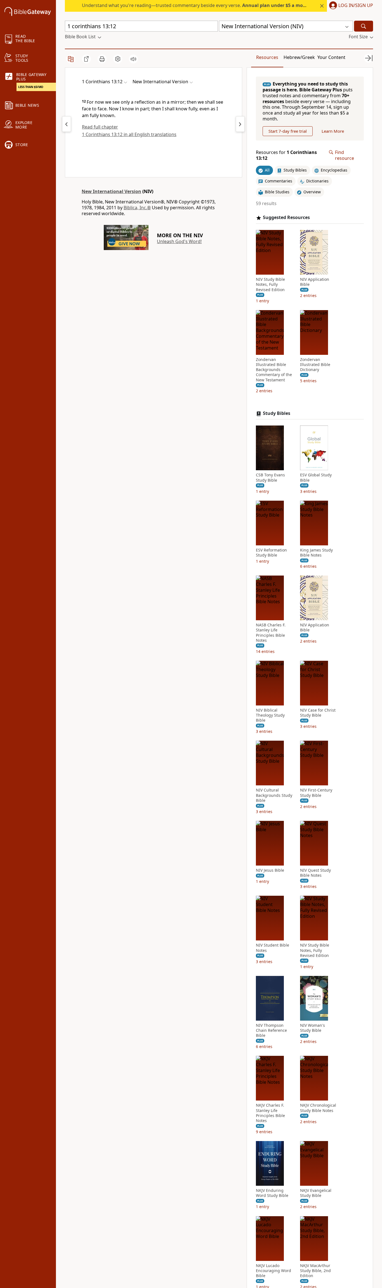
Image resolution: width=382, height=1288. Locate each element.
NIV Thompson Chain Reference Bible (271, 1030)
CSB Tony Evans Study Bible (270, 477)
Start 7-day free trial (287, 131)
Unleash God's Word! (179, 241)
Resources (267, 57)
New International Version (111, 191)
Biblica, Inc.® (137, 208)
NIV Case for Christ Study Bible (318, 713)
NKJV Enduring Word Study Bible (272, 1193)
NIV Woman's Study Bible (312, 1028)
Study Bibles (276, 413)
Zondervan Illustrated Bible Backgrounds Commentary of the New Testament (274, 369)
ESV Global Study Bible (316, 477)
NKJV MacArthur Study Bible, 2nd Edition (315, 1270)
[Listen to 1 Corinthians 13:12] (133, 58)
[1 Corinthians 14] (240, 124)
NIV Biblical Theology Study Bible (270, 715)
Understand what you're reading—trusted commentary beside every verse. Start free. (208, 5)
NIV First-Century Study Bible (316, 793)
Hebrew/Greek (299, 57)
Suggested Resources (286, 217)
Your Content (331, 57)
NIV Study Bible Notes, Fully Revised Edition (270, 284)
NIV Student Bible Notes (272, 948)
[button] (350, 6)
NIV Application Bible (314, 282)
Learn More (333, 131)
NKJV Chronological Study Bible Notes (318, 1108)
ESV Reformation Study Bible (271, 553)
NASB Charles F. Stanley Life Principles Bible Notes (271, 632)
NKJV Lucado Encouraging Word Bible (273, 1270)
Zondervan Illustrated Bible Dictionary (315, 364)
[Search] (363, 26)
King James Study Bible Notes (316, 553)
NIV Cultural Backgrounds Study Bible (274, 795)
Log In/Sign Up (355, 5)
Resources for (286, 155)
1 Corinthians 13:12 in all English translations (129, 134)
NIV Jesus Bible (270, 870)
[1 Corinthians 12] (66, 124)
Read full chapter (100, 127)
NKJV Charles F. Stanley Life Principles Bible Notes (270, 1113)
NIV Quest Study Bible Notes (315, 873)
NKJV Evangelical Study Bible (315, 1193)
